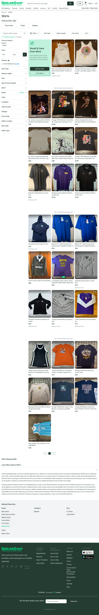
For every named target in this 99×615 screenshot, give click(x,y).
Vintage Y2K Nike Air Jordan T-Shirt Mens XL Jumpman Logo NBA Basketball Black (62, 408)
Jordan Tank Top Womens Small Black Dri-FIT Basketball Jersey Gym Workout (39, 371)
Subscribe (74, 601)
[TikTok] (21, 567)
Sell (80, 3)
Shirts (10, 12)
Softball (35, 8)
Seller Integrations (56, 563)
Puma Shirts (6, 520)
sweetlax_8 (32, 240)
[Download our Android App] (89, 557)
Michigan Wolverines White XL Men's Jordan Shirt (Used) (39, 408)
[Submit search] (70, 3)
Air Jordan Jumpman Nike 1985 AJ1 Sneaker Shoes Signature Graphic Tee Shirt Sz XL (39, 121)
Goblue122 (79, 366)
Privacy (69, 564)
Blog (68, 587)
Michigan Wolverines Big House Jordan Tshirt (84, 371)
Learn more (5, 561)
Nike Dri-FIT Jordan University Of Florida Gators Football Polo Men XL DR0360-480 (62, 245)
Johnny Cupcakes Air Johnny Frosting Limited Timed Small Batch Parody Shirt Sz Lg (86, 121)
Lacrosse (43, 8)
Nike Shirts (5, 511)
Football (54, 8)
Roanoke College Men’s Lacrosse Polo (38, 194)
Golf (49, 8)
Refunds (39, 557)
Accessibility (71, 577)
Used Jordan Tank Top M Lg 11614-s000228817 (39, 444)
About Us (70, 551)
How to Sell (54, 557)
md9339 (54, 189)
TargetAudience (56, 277)
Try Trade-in (40, 73)
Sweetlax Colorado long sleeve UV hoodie (38, 320)
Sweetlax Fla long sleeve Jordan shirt (84, 281)
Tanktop (35, 25)
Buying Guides (27, 567)
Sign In (90, 3)
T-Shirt (22, 25)
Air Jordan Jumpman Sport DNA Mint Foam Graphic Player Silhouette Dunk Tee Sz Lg (63, 157)
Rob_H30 (31, 189)
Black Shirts (6, 533)
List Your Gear (39, 69)
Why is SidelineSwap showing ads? (63, 88)
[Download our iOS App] (89, 552)
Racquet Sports (64, 8)
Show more (6, 526)
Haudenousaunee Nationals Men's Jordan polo (62, 194)
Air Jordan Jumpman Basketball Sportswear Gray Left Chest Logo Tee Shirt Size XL (38, 157)
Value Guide (93, 8)
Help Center (85, 8)
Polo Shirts (5, 523)
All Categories (6, 8)
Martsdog (55, 65)
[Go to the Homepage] (12, 3)
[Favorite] (72, 41)
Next (53, 453)
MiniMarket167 (33, 366)
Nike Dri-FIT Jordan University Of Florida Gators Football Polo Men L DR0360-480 (85, 245)
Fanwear (14, 8)
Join (96, 3)
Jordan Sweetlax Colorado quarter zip (85, 320)
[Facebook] (7, 567)
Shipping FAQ (40, 553)
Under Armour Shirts (8, 514)
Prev (45, 453)
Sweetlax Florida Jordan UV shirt (38, 244)
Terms (69, 561)
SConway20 (79, 65)
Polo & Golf (9, 25)
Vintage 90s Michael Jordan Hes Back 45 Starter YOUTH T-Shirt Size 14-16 (85, 408)
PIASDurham (32, 439)
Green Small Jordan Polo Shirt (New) (39, 280)
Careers (69, 555)
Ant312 (54, 240)
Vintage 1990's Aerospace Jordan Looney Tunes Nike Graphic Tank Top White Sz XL (86, 70)
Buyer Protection (42, 560)
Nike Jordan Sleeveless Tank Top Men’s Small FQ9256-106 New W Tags (62, 70)
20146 (17, 64)
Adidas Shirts (6, 517)
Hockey (21, 8)
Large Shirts (71, 514)
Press (69, 580)
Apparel (4, 12)
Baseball (28, 8)
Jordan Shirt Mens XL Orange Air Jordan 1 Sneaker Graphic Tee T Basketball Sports (62, 371)
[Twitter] (16, 567)
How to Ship (54, 560)
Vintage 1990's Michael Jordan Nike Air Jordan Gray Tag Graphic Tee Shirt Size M (85, 157)
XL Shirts (70, 511)
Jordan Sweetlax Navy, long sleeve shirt (62, 320)
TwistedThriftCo (56, 403)
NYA (30, 277)
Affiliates (70, 558)
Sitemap (69, 584)
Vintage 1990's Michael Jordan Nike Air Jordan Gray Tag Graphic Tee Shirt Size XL (62, 121)
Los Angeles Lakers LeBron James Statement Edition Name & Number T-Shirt (62, 282)
